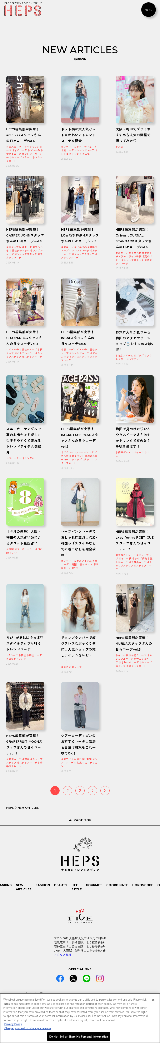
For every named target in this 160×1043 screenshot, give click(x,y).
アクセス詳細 (62, 955)
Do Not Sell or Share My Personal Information (78, 1036)
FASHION (43, 885)
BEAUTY (60, 885)
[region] (80, 1018)
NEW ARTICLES (23, 887)
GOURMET (94, 885)
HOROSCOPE (142, 885)
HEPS (10, 807)
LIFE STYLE (76, 887)
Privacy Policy (13, 1024)
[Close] (153, 1000)
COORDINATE (117, 885)
